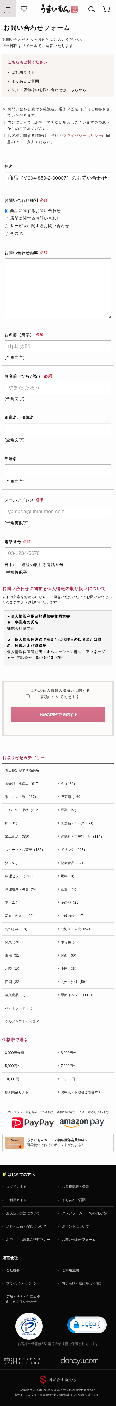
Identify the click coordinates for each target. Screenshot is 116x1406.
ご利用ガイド (23, 72)
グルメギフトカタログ (22, 1021)
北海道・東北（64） (76, 929)
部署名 (11, 458)
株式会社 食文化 (62, 1380)
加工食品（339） (18, 836)
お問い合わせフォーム (79, 1240)
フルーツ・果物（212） (23, 810)
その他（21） (71, 903)
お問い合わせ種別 (26, 200)
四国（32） (14, 982)
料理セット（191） (20, 876)
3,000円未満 (14, 1053)
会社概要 (13, 1270)
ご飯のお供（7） (73, 916)
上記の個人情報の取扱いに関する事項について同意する (60, 693)
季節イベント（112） (77, 995)
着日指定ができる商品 (22, 770)
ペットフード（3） (19, 1008)
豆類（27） (69, 810)
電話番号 (18, 541)
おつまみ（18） (17, 929)
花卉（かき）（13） (20, 916)
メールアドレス (24, 500)
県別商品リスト (17, 1092)
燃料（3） (68, 876)
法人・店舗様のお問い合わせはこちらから (49, 90)
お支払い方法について (23, 1213)
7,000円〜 (68, 1066)
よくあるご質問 (25, 81)
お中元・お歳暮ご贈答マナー (83, 1092)
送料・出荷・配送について (26, 1226)
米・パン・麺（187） (21, 797)
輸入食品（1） (16, 995)
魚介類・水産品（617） (23, 784)
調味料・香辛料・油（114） (82, 836)
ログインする (16, 1187)
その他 (16, 233)
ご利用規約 (70, 1270)
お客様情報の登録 (75, 1187)
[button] (87, 1324)
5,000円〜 (13, 1066)
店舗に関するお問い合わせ (35, 218)
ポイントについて (75, 1226)
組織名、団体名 (19, 417)
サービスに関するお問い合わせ (39, 225)
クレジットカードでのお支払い (85, 1213)
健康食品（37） (73, 863)
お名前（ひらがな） (28, 376)
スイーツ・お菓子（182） (25, 850)
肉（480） (69, 784)
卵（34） (12, 823)
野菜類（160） (72, 797)
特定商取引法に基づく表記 (82, 1283)
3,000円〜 (68, 1053)
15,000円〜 (69, 1079)
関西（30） (69, 955)
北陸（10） (14, 969)
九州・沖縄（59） (74, 982)
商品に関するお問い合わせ (35, 210)
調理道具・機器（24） (22, 889)
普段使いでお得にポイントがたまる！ (57, 1142)
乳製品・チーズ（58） (78, 823)
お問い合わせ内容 (26, 252)
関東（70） (14, 942)
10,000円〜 (14, 1079)
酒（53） (12, 863)
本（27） (12, 903)
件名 (9, 166)
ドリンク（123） (74, 850)
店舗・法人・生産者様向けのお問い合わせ (23, 1299)
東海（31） (14, 955)
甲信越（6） (70, 942)
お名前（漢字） (24, 335)
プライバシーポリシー (82, 136)
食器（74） (69, 889)
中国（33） (69, 969)
